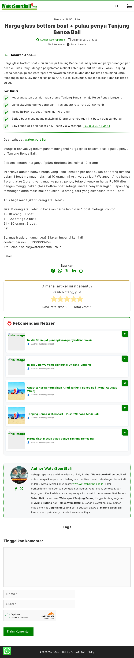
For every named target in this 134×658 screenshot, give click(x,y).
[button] (117, 6)
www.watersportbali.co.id (87, 483)
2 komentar (58, 44)
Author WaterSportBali (53, 39)
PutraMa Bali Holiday (83, 652)
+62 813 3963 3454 (96, 125)
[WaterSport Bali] (19, 6)
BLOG (69, 19)
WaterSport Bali (57, 652)
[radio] (54, 300)
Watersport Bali (36, 139)
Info (77, 19)
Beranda (59, 19)
